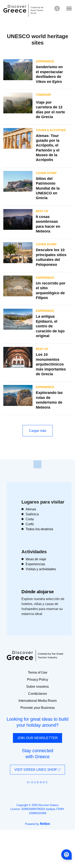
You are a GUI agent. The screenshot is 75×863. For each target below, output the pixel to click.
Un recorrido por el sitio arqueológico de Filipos (50, 290)
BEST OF (42, 211)
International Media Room (38, 700)
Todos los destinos (39, 529)
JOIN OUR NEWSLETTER (37, 738)
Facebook (18, 791)
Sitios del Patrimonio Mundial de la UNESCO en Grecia (48, 188)
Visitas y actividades (41, 569)
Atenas (31, 509)
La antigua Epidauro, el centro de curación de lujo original (50, 326)
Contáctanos (37, 693)
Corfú (30, 524)
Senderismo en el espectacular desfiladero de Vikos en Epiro (49, 74)
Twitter (34, 789)
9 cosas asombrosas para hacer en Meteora (48, 224)
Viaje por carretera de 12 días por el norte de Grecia (50, 109)
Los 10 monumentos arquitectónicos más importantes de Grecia (51, 364)
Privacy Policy (37, 679)
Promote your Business (37, 707)
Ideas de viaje (36, 559)
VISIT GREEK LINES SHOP (36, 769)
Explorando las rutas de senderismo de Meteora (49, 400)
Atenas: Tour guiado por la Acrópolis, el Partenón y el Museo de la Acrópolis (47, 148)
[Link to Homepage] (14, 8)
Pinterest (49, 791)
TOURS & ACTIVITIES (51, 130)
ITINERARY (43, 94)
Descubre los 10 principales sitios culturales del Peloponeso (51, 257)
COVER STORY (46, 173)
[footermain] (37, 464)
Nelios (45, 823)
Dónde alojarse (37, 591)
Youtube (42, 791)
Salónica (32, 514)
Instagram (26, 791)
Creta (30, 519)
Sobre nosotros (37, 686)
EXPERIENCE (45, 61)
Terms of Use (37, 672)
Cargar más (37, 430)
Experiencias (35, 564)
